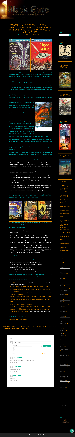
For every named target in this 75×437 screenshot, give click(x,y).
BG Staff (61, 269)
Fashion (61, 299)
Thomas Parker (16, 357)
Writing (61, 389)
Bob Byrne (15, 375)
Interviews (62, 316)
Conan (61, 283)
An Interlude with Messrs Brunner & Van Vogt (19, 282)
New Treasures (63, 330)
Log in (61, 400)
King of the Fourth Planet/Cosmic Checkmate (19, 311)
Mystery (61, 328)
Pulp (61, 344)
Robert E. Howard (63, 355)
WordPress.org (63, 407)
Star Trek (62, 371)
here (19, 255)
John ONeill (33, 34)
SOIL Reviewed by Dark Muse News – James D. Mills (64, 212)
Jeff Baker (62, 205)
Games (61, 306)
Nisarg (48, 434)
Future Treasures (63, 304)
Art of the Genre (63, 264)
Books (11, 319)
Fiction (61, 301)
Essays (61, 296)
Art (60, 262)
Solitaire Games (63, 369)
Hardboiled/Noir (63, 313)
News (61, 333)
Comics (61, 280)
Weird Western (63, 387)
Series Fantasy (63, 364)
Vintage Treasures (23, 319)
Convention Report (64, 288)
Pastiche (62, 341)
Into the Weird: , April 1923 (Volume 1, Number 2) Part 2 (65, 233)
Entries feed (62, 403)
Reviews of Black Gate (64, 349)
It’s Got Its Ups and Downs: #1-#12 (65, 206)
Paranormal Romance (64, 338)
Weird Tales (62, 385)
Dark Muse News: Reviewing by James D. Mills (65, 215)
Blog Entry (62, 276)
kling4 (61, 224)
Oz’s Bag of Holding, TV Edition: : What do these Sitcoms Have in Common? (16, 327)
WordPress (40, 434)
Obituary (62, 335)
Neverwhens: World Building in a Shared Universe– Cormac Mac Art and (64, 189)
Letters (61, 318)
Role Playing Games (64, 357)
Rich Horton (15, 319)
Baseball (62, 267)
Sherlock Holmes (63, 366)
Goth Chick (62, 309)
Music (61, 325)
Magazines (62, 321)
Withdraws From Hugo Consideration (64, 226)
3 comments (40, 34)
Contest (61, 285)
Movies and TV (63, 323)
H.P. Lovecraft (62, 311)
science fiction (63, 361)
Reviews (61, 346)
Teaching (62, 373)
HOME (60, 23)
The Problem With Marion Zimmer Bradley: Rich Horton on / (30, 309)
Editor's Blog (62, 294)
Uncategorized (63, 380)
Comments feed (63, 405)
